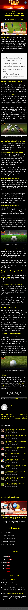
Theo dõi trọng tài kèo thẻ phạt (12, 74)
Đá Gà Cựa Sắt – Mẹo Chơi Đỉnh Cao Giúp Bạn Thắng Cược (15, 436)
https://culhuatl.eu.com (15, 593)
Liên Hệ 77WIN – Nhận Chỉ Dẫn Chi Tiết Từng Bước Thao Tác (14, 518)
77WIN (14, 94)
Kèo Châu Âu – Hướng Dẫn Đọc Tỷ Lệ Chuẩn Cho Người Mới (7, 416)
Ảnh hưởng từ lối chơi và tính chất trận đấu (14, 61)
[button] (25, 2)
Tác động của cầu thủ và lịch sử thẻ (13, 65)
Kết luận (5, 77)
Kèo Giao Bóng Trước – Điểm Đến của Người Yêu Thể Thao (21, 416)
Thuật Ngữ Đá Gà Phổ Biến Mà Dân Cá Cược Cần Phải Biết (15, 448)
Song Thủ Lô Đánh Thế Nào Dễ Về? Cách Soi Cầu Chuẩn (15, 454)
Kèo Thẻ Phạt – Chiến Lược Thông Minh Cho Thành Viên (15, 484)
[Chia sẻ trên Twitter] (12, 393)
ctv (22, 19)
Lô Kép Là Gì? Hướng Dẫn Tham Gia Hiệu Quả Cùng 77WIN (15, 460)
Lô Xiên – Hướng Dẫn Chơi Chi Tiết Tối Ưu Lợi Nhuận (15, 466)
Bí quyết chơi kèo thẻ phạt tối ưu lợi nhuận (12, 70)
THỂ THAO (14, 11)
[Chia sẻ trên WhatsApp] (7, 393)
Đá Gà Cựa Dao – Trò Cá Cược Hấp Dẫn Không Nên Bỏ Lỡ (15, 430)
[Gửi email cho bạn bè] (15, 393)
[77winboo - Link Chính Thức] (14, 2)
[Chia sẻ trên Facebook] (10, 393)
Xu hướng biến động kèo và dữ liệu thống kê (15, 67)
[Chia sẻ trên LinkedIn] (20, 393)
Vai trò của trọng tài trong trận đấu (13, 63)
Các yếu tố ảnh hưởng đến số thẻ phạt (13, 58)
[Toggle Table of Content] (23, 55)
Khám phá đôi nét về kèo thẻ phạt (12, 57)
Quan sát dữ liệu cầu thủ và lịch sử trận (14, 76)
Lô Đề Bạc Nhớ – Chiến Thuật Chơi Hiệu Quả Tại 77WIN (15, 472)
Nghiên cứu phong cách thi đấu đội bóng (14, 73)
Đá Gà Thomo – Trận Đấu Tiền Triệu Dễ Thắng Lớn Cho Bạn (15, 442)
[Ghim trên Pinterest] (18, 393)
